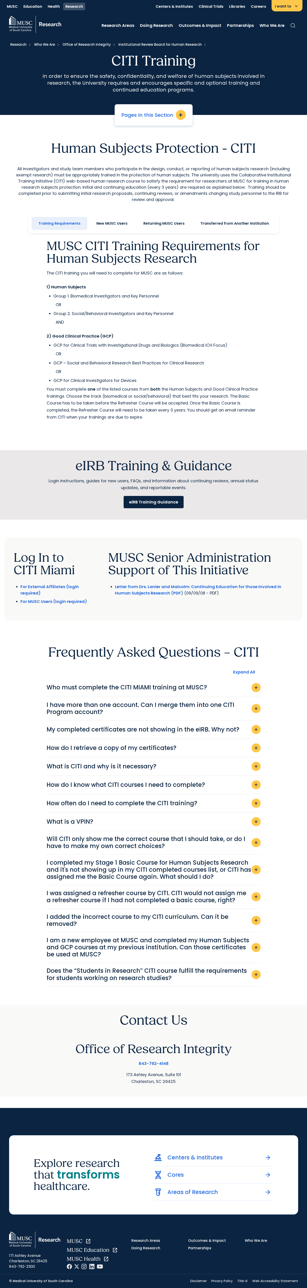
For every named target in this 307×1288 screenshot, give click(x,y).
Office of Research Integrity (86, 44)
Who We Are (272, 25)
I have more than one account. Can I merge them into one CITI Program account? (153, 708)
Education (32, 6)
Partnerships (240, 25)
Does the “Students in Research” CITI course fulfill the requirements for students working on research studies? (153, 974)
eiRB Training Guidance (153, 502)
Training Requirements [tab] (59, 223)
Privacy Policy (222, 1281)
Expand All (244, 672)
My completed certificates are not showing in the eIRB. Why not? (153, 729)
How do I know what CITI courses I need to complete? (153, 785)
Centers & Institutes (174, 6)
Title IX (242, 1281)
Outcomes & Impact (200, 25)
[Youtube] (100, 1266)
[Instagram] (84, 1266)
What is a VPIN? (153, 822)
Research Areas (118, 25)
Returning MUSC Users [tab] (164, 223)
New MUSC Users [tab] (111, 223)
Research (74, 6)
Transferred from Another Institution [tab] (234, 223)
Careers (258, 6)
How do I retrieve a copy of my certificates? (153, 748)
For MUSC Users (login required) (53, 601)
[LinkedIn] (92, 1266)
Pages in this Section (152, 115)
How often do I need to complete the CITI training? (153, 803)
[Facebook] (69, 1266)
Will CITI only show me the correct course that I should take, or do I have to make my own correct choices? (153, 842)
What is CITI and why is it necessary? (153, 766)
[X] (76, 1266)
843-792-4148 (154, 1063)
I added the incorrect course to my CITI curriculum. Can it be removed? (153, 920)
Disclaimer (198, 1281)
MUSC (12, 6)
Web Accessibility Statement (275, 1281)
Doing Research (156, 25)
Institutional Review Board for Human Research (160, 44)
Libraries (237, 6)
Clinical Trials (211, 6)
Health (54, 6)
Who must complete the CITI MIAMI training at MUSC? (153, 687)
